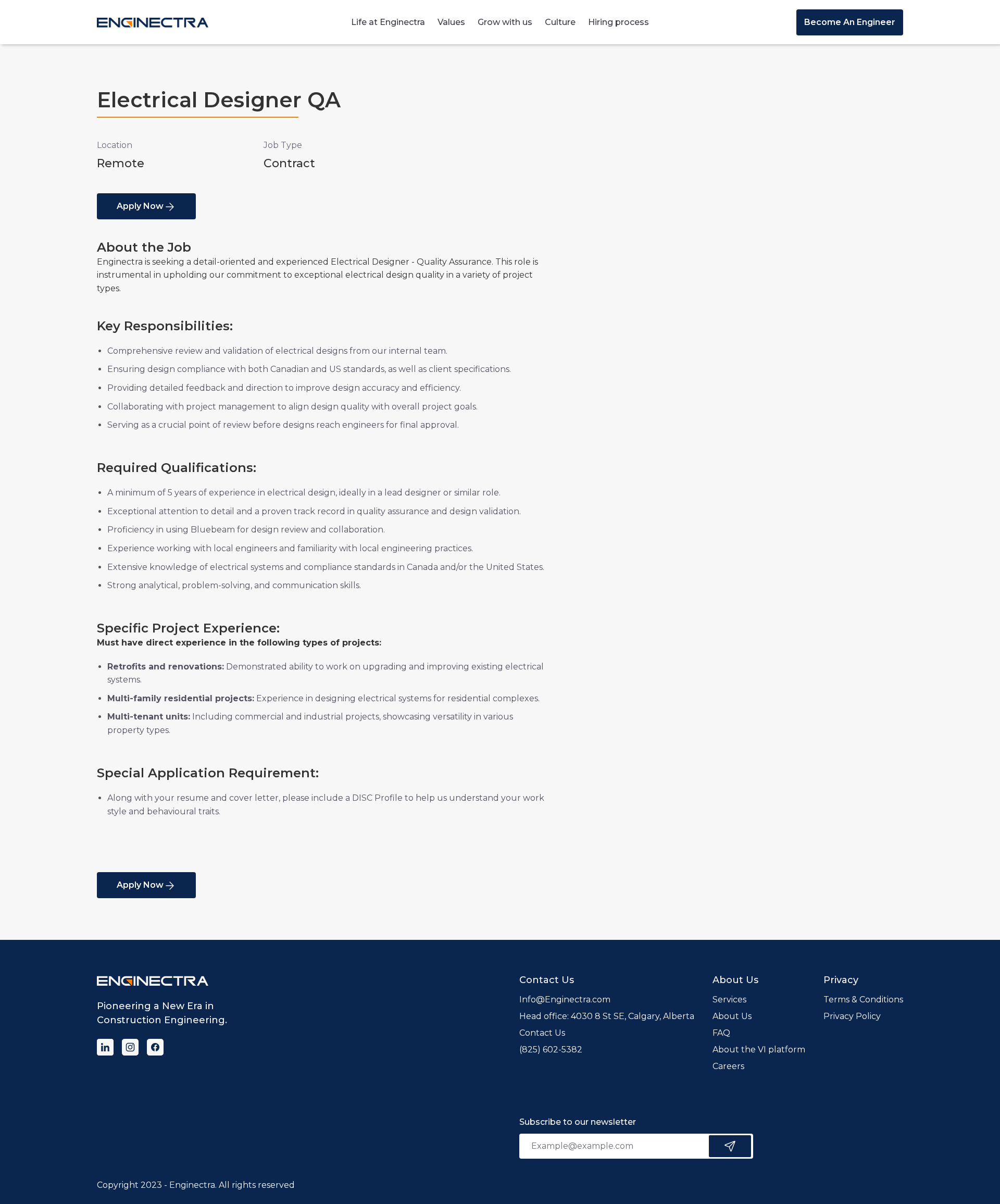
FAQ (721, 1033)
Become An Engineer (849, 22)
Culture (560, 22)
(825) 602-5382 (550, 1049)
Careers (728, 1066)
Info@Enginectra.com (564, 999)
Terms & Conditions (863, 999)
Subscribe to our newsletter (577, 1122)
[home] (152, 22)
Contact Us (542, 1033)
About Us (732, 1016)
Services (729, 999)
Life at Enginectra (388, 22)
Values (451, 22)
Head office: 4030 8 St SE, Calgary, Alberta (606, 1016)
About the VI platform (758, 1049)
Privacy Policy (852, 1016)
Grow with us (505, 22)
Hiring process (618, 22)
